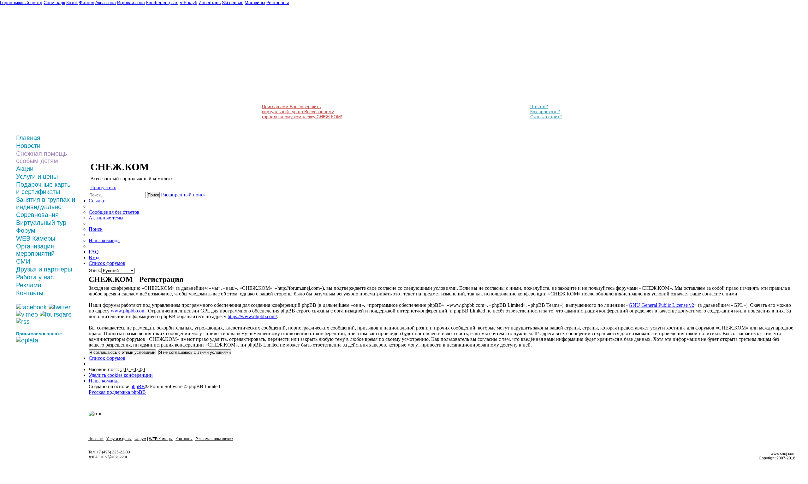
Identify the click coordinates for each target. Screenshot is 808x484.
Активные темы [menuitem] (106, 217)
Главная (28, 137)
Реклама (28, 285)
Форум (25, 230)
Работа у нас (35, 277)
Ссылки (97, 200)
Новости (28, 145)
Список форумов (107, 358)
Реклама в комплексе (214, 439)
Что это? (539, 106)
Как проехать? (545, 111)
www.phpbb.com (128, 310)
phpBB (137, 386)
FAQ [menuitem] (94, 251)
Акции (24, 168)
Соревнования (37, 214)
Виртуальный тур (41, 222)
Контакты (29, 292)
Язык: (95, 270)
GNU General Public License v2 (661, 305)
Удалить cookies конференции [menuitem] (121, 375)
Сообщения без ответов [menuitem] (114, 212)
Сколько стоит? (546, 116)
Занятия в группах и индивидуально (45, 203)
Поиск (153, 195)
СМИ (23, 261)
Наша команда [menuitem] (104, 240)
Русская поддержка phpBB (117, 392)
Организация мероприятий (35, 250)
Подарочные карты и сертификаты (44, 188)
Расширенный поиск (183, 194)
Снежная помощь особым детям (41, 157)
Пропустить (103, 187)
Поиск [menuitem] (96, 229)
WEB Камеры (35, 238)
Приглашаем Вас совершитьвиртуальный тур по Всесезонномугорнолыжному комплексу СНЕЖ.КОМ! (302, 111)
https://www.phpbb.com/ (252, 316)
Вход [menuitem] (94, 257)
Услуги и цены (37, 176)
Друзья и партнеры (44, 269)
